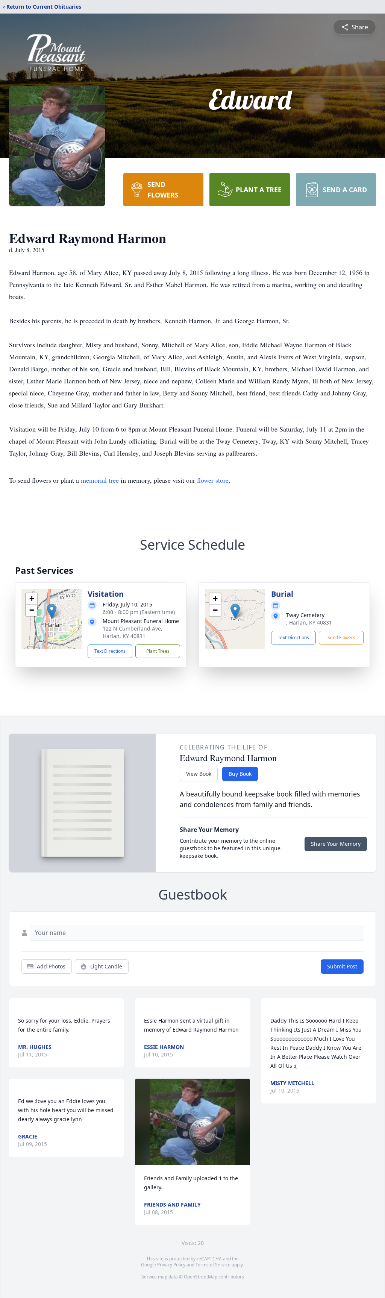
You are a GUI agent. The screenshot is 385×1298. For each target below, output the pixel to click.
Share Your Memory (336, 843)
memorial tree (100, 480)
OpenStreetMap (200, 1277)
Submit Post (342, 966)
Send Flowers (341, 637)
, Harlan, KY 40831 (309, 622)
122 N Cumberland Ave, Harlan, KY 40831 (132, 632)
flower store (213, 480)
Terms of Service (213, 1265)
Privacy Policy (171, 1265)
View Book (198, 773)
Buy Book (240, 773)
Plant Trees (158, 651)
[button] (51, 611)
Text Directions (110, 651)
